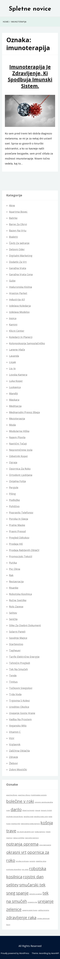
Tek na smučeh (18, 669)
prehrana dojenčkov (13, 869)
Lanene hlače (17, 349)
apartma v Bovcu (24, 795)
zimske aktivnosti (43, 918)
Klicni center (16, 330)
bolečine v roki (20, 801)
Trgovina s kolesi (19, 700)
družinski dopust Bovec (14, 817)
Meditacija (15, 406)
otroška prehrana (22, 861)
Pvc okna (14, 569)
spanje (22, 893)
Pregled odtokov (19, 537)
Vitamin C (15, 732)
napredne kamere (32, 838)
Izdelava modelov (19, 312)
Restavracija (16, 581)
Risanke (13, 587)
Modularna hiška (19, 431)
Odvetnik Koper (18, 456)
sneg (10, 893)
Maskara (14, 399)
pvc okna (25, 869)
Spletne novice (30, 9)
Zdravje (13, 757)
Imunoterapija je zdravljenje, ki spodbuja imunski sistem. (30, 76)
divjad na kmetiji (28, 810)
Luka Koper (16, 381)
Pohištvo (14, 506)
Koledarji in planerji (20, 337)
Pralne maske (17, 525)
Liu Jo (12, 368)
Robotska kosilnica (20, 594)
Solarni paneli (17, 631)
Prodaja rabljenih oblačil (24, 550)
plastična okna (41, 861)
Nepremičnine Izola (20, 450)
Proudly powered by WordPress (15, 953)
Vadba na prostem (20, 719)
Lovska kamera (18, 374)
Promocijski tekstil (20, 556)
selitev (12, 885)
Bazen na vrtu (17, 230)
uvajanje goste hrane (29, 910)
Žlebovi (13, 763)
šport (8, 925)
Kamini (13, 324)
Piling (12, 493)
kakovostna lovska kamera (30, 824)
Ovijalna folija (17, 481)
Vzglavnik (14, 744)
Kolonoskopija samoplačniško (27, 343)
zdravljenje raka (21, 917)
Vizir (11, 738)
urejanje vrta (32, 902)
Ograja (13, 462)
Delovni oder (17, 249)
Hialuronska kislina (20, 287)
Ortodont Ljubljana (20, 475)
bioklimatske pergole (39, 795)
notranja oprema (22, 844)
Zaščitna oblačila (19, 750)
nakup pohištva (18, 838)
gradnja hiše (15, 824)
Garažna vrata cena (21, 274)
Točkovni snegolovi (20, 688)
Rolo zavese (16, 606)
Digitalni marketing (20, 255)
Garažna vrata (17, 268)
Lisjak (12, 362)
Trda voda (15, 694)
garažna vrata (28, 817)
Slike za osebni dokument (25, 625)
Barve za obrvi (18, 224)
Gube (12, 280)
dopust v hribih (46, 810)
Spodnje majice (18, 638)
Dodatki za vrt (18, 261)
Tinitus (13, 681)
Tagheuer (15, 650)
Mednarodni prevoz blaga (24, 412)
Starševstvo (16, 644)
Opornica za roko (20, 468)
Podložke (14, 500)
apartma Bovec (11, 795)
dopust (37, 810)
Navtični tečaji (18, 443)
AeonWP (55, 953)
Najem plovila (17, 437)
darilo (16, 809)
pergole (32, 861)
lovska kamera (40, 832)
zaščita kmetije (43, 910)
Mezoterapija (17, 418)
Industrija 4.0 (17, 299)
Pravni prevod (17, 531)
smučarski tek (32, 885)
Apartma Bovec (18, 211)
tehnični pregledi (35, 894)
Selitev (13, 612)
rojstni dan (33, 876)
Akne (12, 205)
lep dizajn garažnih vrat (25, 832)
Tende (13, 675)
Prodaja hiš (16, 544)
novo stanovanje (45, 845)
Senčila (13, 619)
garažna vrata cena (41, 817)
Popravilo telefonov (21, 512)
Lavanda (14, 356)
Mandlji (13, 393)
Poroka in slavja (18, 518)
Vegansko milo (18, 725)
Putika (13, 562)
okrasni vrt (16, 852)
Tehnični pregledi (19, 663)
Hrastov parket (18, 293)
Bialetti (13, 236)
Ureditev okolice (19, 706)
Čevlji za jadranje (19, 243)
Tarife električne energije (24, 656)
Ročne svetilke (17, 600)
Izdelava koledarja (20, 305)
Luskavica (15, 387)
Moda (12, 424)
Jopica (12, 318)
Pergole (13, 487)
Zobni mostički (18, 769)
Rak (11, 575)
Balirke (13, 218)
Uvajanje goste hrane (22, 713)
